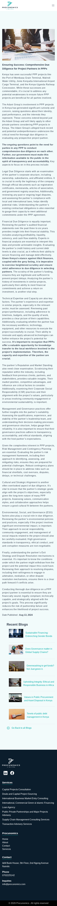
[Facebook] (12, 773)
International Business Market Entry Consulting (25, 798)
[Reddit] (5, 773)
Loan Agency (8, 807)
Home (5, 839)
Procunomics (10, 833)
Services (7, 782)
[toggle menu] (53, 5)
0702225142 (8, 875)
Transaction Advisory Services (17, 824)
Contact (6, 846)
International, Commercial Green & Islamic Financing (28, 803)
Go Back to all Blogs (22, 728)
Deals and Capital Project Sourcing (19, 794)
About (5, 842)
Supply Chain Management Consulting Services (25, 819)
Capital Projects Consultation (16, 789)
